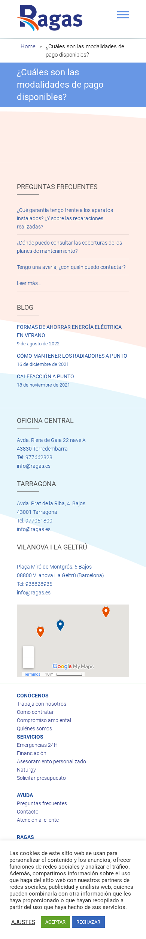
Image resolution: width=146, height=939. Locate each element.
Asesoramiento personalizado (51, 761)
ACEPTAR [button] (55, 922)
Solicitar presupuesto (41, 778)
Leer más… (29, 283)
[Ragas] (51, 18)
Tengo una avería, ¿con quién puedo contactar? (71, 267)
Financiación (31, 753)
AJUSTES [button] (23, 922)
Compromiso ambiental (44, 720)
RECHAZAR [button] (88, 922)
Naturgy (26, 770)
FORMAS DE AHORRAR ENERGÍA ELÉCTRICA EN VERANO (69, 331)
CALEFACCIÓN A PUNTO (45, 376)
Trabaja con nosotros (41, 704)
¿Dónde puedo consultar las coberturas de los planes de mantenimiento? (69, 247)
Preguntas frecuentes (42, 803)
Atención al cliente (38, 820)
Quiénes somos (34, 728)
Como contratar (35, 712)
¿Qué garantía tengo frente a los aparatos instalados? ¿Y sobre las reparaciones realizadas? (65, 218)
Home (28, 46)
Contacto (28, 812)
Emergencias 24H (37, 745)
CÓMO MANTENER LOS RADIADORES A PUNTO (72, 356)
